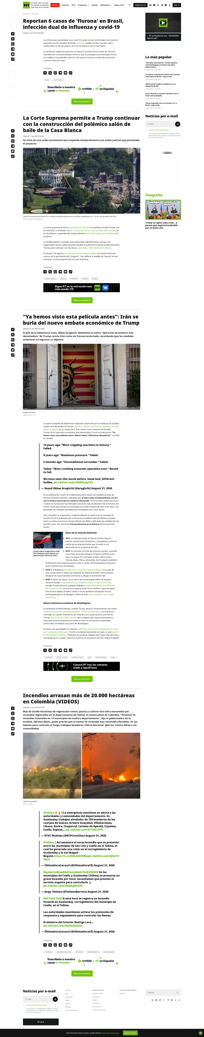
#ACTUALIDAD (52, 898)
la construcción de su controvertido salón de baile (93, 230)
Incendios (79, 952)
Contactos (96, 997)
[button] (163, 23)
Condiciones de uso (99, 1010)
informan (80, 43)
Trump (95, 279)
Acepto (159, 130)
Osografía (153, 195)
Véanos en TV (140, 5)
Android (122, 993)
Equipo (94, 1000)
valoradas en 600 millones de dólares (94, 247)
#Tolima (48, 813)
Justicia (63, 279)
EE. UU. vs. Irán (62, 657)
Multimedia (104, 5)
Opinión (94, 5)
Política (84, 279)
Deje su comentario (82, 101)
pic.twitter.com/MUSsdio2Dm (62, 926)
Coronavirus (58, 80)
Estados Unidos (50, 279)
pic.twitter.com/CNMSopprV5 (73, 482)
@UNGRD (92, 872)
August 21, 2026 (101, 488)
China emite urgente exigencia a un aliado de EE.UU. (160, 85)
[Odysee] (160, 1000)
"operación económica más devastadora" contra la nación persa (72, 611)
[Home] (26, 5)
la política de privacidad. (161, 130)
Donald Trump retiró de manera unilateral (83, 569)
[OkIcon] (169, 5)
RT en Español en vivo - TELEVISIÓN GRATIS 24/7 (162, 37)
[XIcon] (158, 5)
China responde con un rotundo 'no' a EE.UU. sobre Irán (161, 104)
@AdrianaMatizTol (74, 872)
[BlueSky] (165, 5)
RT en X (41, 1022)
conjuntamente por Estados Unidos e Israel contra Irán (85, 582)
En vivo (55, 5)
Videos (67, 1000)
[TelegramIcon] (162, 5)
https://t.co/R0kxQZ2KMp (71, 856)
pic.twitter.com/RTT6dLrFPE (84, 830)
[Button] (129, 5)
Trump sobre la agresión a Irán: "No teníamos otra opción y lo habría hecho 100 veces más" (46, 553)
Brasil (47, 80)
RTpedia (68, 1007)
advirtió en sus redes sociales (63, 617)
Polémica (74, 279)
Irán (89, 657)
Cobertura (95, 1003)
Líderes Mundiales (71, 1010)
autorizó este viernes (79, 227)
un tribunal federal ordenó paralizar (81, 253)
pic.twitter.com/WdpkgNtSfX (62, 886)
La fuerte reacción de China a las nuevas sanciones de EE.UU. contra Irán (162, 75)
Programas (82, 5)
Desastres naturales (64, 952)
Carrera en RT (97, 1006)
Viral (73, 5)
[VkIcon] (150, 5)
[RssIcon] (179, 1000)
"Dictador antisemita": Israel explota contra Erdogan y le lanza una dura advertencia (161, 64)
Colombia (48, 952)
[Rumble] (154, 5)
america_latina (109, 952)
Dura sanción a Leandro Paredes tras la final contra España (161, 94)
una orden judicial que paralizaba (101, 233)
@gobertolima (52, 872)
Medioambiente (93, 952)
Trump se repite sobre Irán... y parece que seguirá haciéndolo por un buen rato (161, 225)
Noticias (65, 5)
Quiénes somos (97, 993)
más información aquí (110, 1033)
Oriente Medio (101, 657)
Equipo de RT (119, 5)
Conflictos (48, 657)
